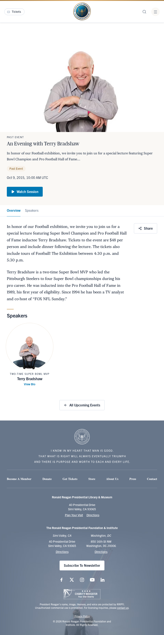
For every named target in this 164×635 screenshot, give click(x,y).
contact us (123, 607)
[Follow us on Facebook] (61, 579)
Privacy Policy (82, 616)
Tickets (16, 11)
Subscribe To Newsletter (82, 565)
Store (91, 479)
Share (148, 228)
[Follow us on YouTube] (92, 579)
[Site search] (144, 11)
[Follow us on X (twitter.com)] (71, 579)
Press (132, 479)
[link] (13, 210)
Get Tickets (70, 479)
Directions (92, 515)
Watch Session (27, 191)
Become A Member (19, 479)
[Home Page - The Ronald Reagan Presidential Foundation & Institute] (82, 12)
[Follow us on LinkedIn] (102, 579)
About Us (112, 479)
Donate (47, 479)
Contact (152, 479)
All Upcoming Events (84, 405)
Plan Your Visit (74, 515)
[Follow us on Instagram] (82, 579)
